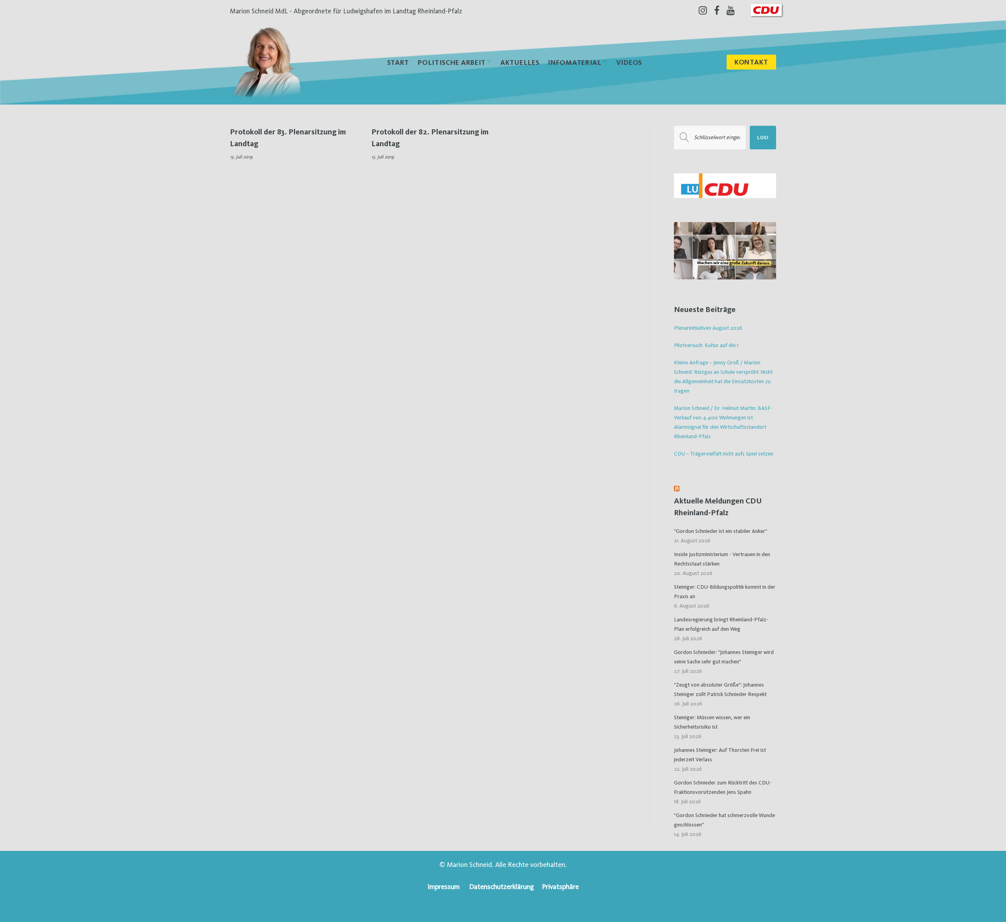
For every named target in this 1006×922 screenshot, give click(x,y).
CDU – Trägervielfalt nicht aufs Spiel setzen (723, 453)
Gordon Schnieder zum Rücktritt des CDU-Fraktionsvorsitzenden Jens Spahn (722, 787)
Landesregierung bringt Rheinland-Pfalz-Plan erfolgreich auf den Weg (721, 624)
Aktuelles (519, 62)
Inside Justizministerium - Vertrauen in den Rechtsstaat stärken (722, 559)
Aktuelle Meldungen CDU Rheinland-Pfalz (718, 507)
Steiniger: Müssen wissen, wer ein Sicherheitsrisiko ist (712, 722)
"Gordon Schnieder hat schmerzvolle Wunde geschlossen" (724, 820)
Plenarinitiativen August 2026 (708, 328)
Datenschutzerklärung (501, 886)
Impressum (444, 886)
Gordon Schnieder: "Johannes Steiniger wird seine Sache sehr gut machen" (724, 657)
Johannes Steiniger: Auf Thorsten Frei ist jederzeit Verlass (720, 754)
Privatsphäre (560, 886)
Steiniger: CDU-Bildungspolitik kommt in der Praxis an (724, 591)
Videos (629, 62)
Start (398, 62)
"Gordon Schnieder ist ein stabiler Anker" (720, 531)
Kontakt (751, 62)
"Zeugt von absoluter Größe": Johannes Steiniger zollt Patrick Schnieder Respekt (720, 689)
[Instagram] (703, 10)
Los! (763, 137)
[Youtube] (731, 10)
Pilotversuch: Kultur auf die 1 (706, 345)
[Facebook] (717, 10)
